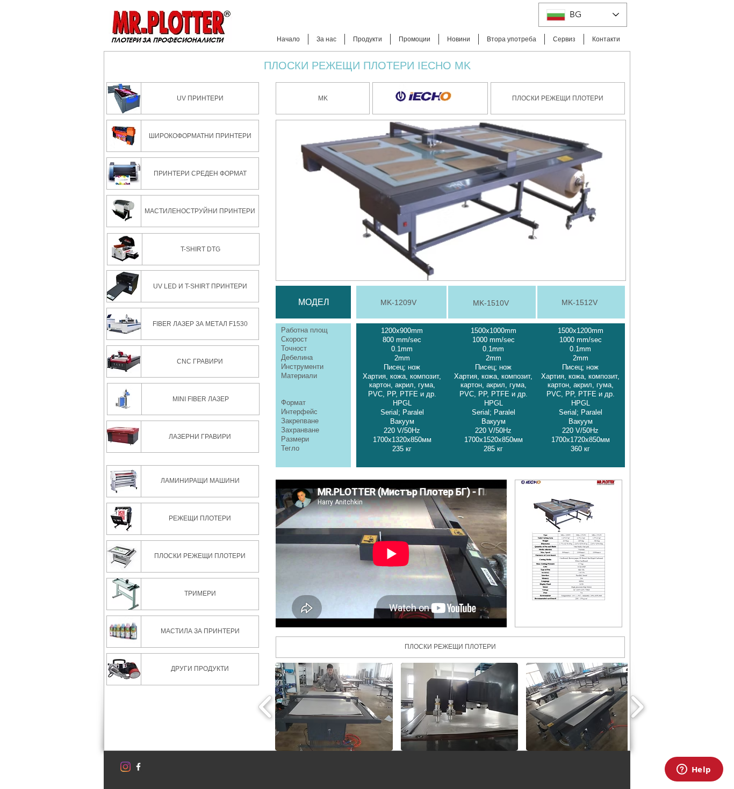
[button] (323, 98)
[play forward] (637, 706)
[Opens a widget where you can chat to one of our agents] (693, 770)
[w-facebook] (138, 767)
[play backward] (266, 706)
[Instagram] (125, 767)
